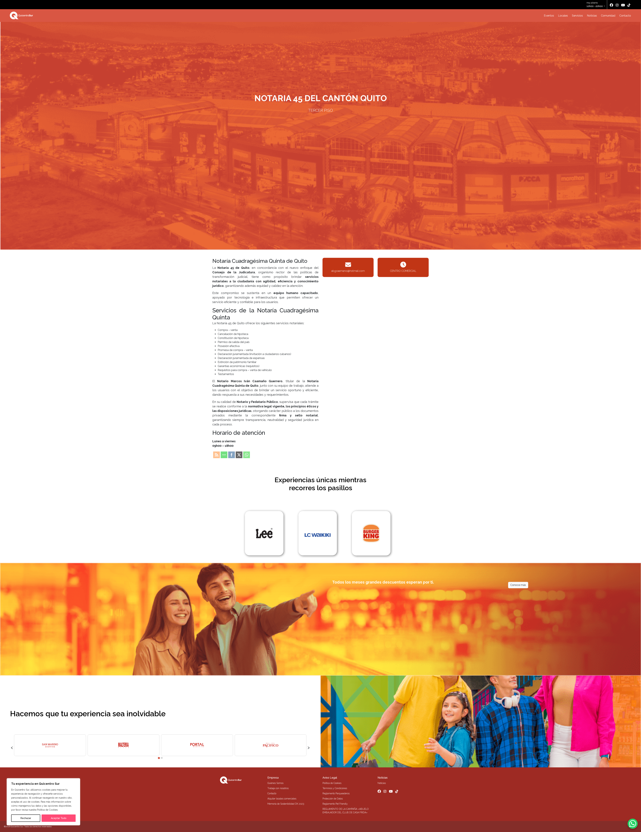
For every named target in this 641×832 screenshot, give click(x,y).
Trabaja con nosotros (278, 788)
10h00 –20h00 (595, 6)
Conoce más (518, 585)
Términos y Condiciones (335, 788)
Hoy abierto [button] (595, 5)
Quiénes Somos (275, 783)
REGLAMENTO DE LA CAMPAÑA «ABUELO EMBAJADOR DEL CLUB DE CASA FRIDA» (346, 811)
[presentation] (12, 747)
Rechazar (26, 818)
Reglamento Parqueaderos (336, 793)
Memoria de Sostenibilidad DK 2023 (285, 803)
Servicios (577, 15)
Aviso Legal (330, 777)
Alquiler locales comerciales (281, 798)
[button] (159, 758)
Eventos (549, 15)
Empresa (273, 777)
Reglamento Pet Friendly (335, 803)
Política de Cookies (332, 783)
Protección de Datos (333, 798)
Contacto (625, 15)
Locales (563, 15)
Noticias (592, 15)
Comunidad (608, 15)
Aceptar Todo (58, 818)
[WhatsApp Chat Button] (633, 824)
